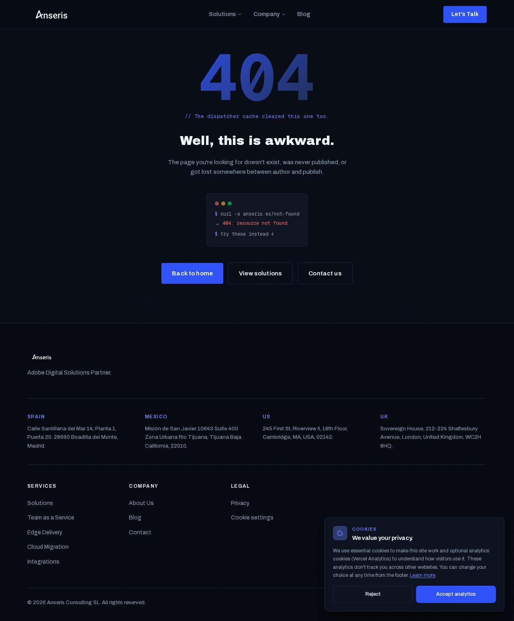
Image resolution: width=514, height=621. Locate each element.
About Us (141, 503)
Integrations (43, 562)
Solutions (222, 14)
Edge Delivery (44, 532)
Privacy (240, 503)
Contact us (325, 273)
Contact (140, 532)
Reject (373, 594)
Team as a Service (50, 518)
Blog (303, 14)
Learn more (422, 575)
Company (266, 14)
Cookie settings (252, 518)
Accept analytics (456, 594)
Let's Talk (465, 14)
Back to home (192, 273)
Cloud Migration (48, 547)
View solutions (260, 273)
